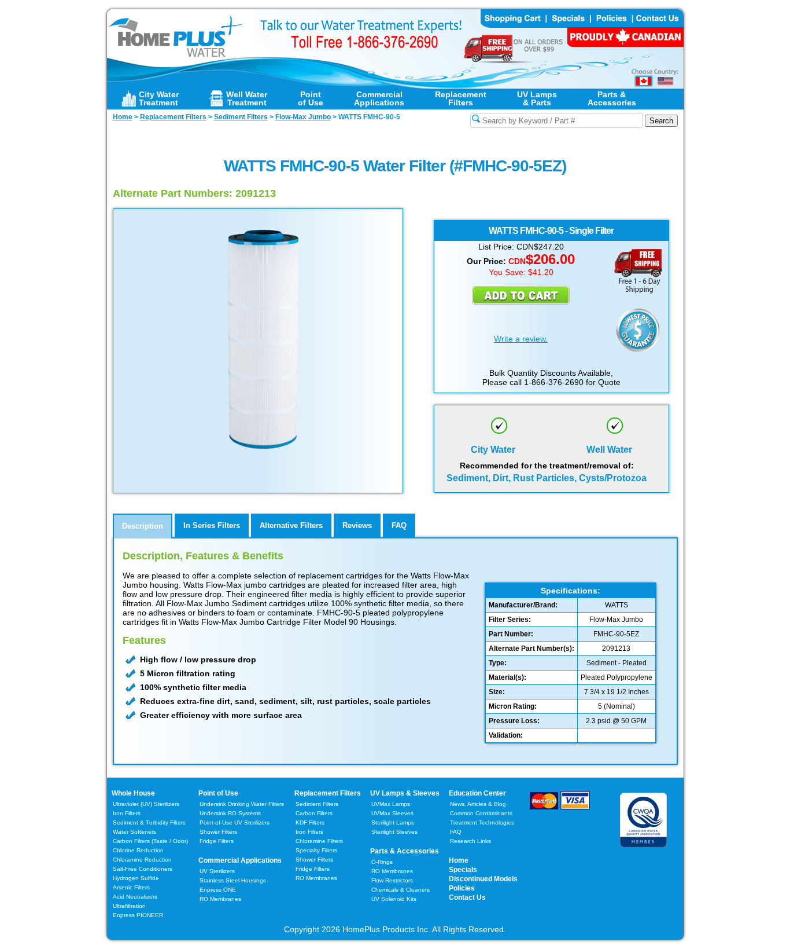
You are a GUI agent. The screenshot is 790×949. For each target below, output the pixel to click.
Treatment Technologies (482, 822)
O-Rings (382, 862)
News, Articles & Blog (478, 804)
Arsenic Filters (131, 887)
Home (458, 860)
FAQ (456, 832)
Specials (463, 870)
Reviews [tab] (357, 525)
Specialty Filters (316, 850)
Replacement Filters (327, 793)
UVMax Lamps (390, 804)
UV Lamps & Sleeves (405, 793)
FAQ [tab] (399, 525)
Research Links (470, 841)
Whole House (133, 793)
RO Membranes (220, 899)
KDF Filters (310, 822)
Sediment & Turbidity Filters (149, 822)
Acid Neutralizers (135, 896)
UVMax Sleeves (392, 813)
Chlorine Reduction (138, 850)
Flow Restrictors (392, 880)
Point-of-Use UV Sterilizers (235, 822)
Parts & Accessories (404, 851)
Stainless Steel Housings (233, 880)
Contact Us (467, 897)
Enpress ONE (218, 889)
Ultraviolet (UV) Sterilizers (146, 804)
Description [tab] (142, 526)
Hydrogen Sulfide (136, 878)
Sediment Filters (317, 804)
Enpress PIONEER (138, 915)
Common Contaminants (481, 813)
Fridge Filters (217, 841)
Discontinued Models (483, 879)
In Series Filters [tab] (211, 525)
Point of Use (218, 793)
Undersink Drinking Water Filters (242, 804)
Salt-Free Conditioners (142, 869)
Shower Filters (218, 832)
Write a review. (521, 338)
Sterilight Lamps (392, 822)
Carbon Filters (150, 841)
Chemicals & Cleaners (400, 889)
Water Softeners (134, 832)
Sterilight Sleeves (394, 832)
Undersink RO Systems (230, 813)
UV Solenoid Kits (393, 899)
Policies (462, 888)
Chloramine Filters (319, 841)
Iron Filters (127, 813)
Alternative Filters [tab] (291, 525)
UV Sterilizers (217, 871)
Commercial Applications (240, 860)
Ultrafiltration (129, 906)
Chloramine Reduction (142, 859)
